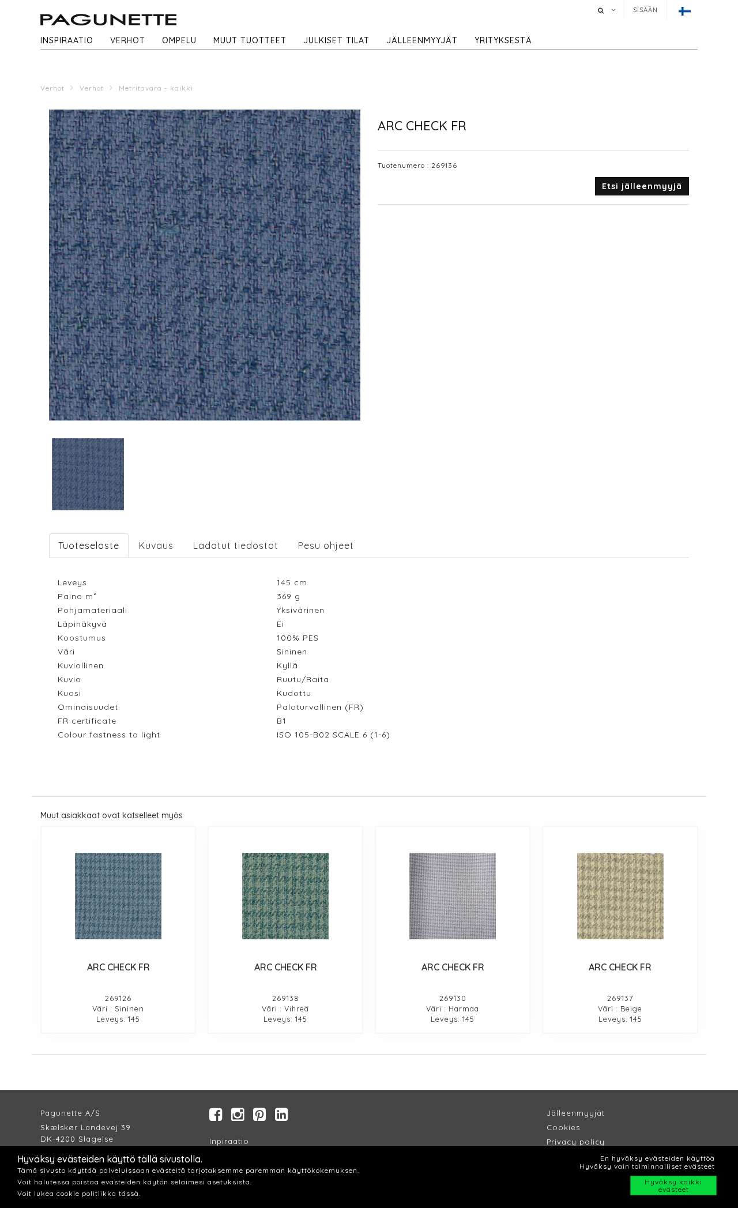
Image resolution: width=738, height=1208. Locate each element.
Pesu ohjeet (326, 545)
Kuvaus (156, 545)
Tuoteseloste (88, 545)
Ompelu (179, 40)
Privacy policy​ (576, 1141)
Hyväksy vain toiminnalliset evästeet (647, 1166)
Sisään (645, 10)
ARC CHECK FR (118, 967)
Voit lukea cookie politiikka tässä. (79, 1193)
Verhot (127, 40)
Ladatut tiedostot (235, 545)
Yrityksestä (503, 40)
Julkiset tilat (336, 40)
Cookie (561, 1127)
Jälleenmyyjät (422, 40)
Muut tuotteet (250, 40)
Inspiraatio (66, 40)
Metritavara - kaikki (156, 88)
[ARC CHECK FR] (118, 896)
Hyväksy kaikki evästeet (673, 1185)
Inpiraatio (229, 1141)
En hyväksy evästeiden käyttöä (657, 1158)
